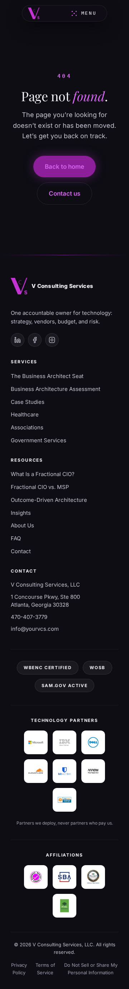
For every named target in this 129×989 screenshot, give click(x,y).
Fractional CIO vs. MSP (40, 487)
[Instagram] (52, 340)
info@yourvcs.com (35, 628)
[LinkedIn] (17, 340)
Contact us (64, 193)
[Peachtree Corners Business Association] (64, 906)
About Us (22, 525)
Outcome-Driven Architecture (49, 499)
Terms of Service (45, 968)
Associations (27, 427)
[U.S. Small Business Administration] (64, 877)
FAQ (16, 538)
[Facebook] (35, 340)
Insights (21, 512)
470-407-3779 (29, 617)
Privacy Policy (19, 968)
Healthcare (25, 414)
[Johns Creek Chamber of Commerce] (93, 877)
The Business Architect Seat (47, 376)
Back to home (64, 166)
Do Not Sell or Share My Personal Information (91, 968)
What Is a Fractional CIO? (43, 474)
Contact (21, 551)
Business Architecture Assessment (55, 389)
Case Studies (27, 401)
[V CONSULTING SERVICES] (33, 13)
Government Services (38, 440)
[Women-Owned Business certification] (36, 877)
